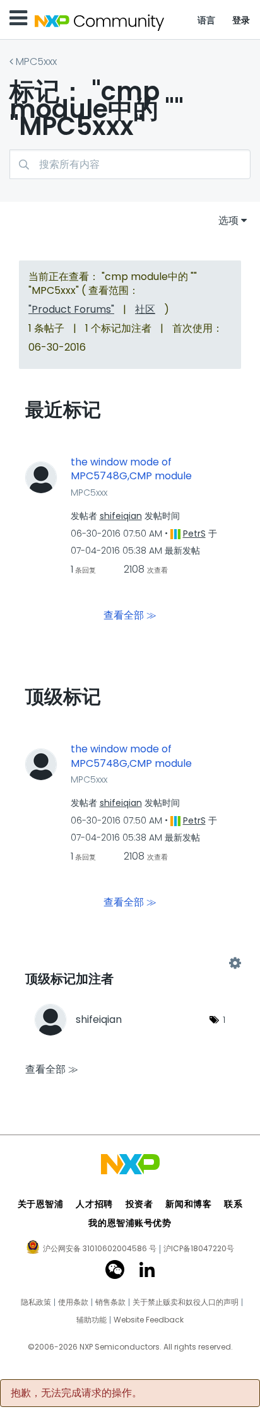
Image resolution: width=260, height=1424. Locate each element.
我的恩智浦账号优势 (129, 1223)
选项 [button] (228, 220)
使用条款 (73, 1302)
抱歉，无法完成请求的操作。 (76, 1393)
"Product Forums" (71, 309)
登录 (241, 20)
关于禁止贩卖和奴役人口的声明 (186, 1302)
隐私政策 (36, 1302)
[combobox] (130, 164)
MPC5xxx (36, 61)
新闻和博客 (188, 1204)
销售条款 (110, 1302)
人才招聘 (94, 1204)
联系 (233, 1204)
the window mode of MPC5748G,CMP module (131, 469)
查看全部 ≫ (130, 615)
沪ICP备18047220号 (198, 1248)
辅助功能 (91, 1320)
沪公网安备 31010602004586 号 (100, 1249)
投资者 (139, 1204)
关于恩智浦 (41, 1204)
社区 (145, 309)
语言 (207, 20)
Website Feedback (149, 1320)
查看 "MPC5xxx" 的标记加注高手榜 (130, 963)
